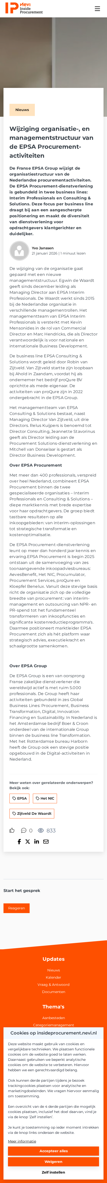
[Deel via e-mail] (46, 842)
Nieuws (53, 970)
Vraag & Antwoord (53, 984)
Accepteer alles (54, 1151)
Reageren (16, 908)
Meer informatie (22, 1141)
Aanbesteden (53, 1018)
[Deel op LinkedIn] (36, 842)
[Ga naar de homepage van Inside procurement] (24, 8)
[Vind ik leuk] (12, 831)
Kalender (53, 977)
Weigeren (53, 1161)
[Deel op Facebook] (19, 842)
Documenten (53, 992)
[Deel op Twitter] (27, 842)
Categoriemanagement (53, 1025)
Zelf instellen (53, 1172)
